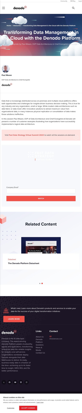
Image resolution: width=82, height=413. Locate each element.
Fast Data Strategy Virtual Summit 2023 (26, 135)
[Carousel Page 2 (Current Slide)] (42, 283)
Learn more (14, 319)
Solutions (39, 344)
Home (9, 25)
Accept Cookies (28, 408)
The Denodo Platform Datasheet (23, 263)
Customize (10, 408)
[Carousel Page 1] (39, 283)
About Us (40, 336)
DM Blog (72, 1)
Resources (17, 25)
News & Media (39, 348)
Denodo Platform (39, 340)
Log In (80, 1)
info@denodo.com (55, 339)
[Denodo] (20, 8)
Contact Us (40, 352)
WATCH (41, 198)
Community (64, 1)
